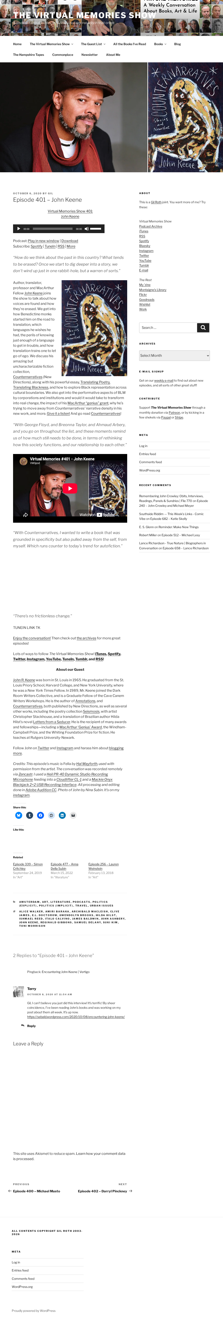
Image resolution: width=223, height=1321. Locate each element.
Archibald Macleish (90, 911)
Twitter (19, 659)
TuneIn (50, 246)
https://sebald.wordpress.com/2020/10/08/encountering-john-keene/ (76, 1017)
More (71, 246)
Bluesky (144, 245)
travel (81, 905)
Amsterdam (29, 901)
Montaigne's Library (152, 290)
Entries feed (147, 454)
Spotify (36, 246)
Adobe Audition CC (40, 790)
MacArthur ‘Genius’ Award (80, 727)
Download (69, 241)
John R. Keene (24, 680)
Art (45, 901)
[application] (59, 228)
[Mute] (86, 229)
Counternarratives (27, 377)
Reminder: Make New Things (179, 527)
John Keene (33, 293)
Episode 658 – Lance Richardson (186, 548)
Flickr (143, 294)
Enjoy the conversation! (32, 638)
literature (61, 901)
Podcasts (82, 901)
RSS (61, 246)
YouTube (53, 659)
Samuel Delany (87, 922)
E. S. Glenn (146, 527)
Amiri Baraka (57, 911)
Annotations (85, 701)
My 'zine (144, 285)
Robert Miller (148, 535)
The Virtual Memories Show (85, 15)
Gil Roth (156, 202)
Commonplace (62, 54)
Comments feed (150, 462)
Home (17, 44)
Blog (177, 44)
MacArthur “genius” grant (88, 403)
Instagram (35, 659)
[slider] (96, 228)
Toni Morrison (32, 925)
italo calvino (57, 918)
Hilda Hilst (106, 915)
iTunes (100, 654)
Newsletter (89, 54)
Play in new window (43, 241)
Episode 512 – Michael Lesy (181, 535)
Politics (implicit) (56, 905)
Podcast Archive (150, 226)
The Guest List (91, 44)
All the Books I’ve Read (129, 44)
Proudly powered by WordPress (34, 1310)
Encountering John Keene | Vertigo (66, 972)
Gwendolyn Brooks (76, 915)
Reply (31, 1026)
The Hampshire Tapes (28, 54)
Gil (50, 193)
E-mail (143, 270)
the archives (86, 638)
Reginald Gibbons (56, 922)
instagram (21, 795)
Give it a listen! (58, 413)
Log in (143, 446)
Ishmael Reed (31, 918)
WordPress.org (149, 470)
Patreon (174, 412)
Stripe (179, 417)
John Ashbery (113, 918)
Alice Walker (31, 911)
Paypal (166, 417)
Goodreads (146, 299)
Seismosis (91, 711)
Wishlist (144, 304)
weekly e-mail (163, 380)
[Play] (19, 229)
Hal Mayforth (86, 764)
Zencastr (25, 774)
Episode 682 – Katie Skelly (168, 519)
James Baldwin (85, 918)
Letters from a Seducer (51, 722)
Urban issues (102, 905)
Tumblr (81, 659)
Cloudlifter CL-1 (68, 779)
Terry (31, 989)
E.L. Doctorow (44, 915)
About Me (113, 54)
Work (143, 309)
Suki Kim (110, 922)
